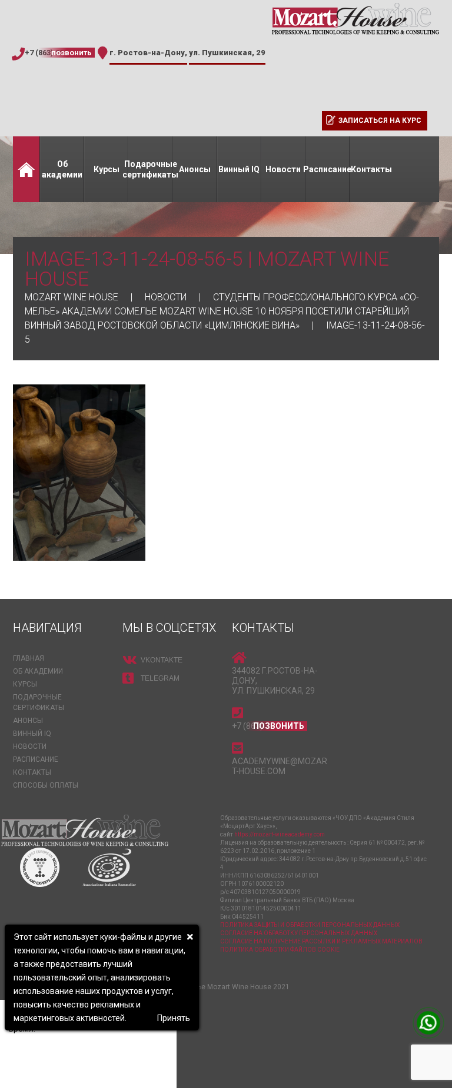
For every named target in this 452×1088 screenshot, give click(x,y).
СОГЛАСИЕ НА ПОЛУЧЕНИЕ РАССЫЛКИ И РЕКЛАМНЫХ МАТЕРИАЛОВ (321, 941)
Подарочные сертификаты (150, 169)
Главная (26, 169)
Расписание (327, 169)
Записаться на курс (379, 120)
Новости (283, 169)
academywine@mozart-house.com (279, 766)
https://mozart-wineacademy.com (279, 834)
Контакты (371, 169)
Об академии (62, 169)
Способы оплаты (45, 785)
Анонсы (195, 169)
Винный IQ (239, 169)
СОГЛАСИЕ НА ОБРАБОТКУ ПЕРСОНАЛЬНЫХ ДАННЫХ (298, 933)
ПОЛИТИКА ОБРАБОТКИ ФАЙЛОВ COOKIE (280, 949)
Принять (173, 1018)
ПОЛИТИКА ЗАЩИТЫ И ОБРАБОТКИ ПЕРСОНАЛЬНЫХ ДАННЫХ (310, 925)
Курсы (106, 169)
